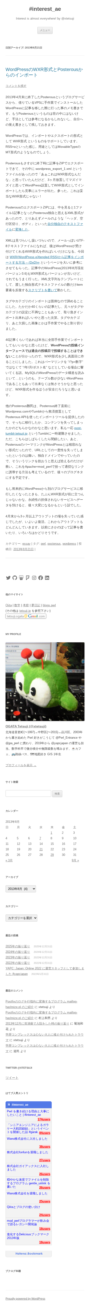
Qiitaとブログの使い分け (23, 1207)
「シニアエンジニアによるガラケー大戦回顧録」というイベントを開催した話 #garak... (28, 1126)
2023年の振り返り (18, 957)
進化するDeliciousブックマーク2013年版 (28, 1236)
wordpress (69, 543)
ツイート (12, 1077)
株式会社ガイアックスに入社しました (28, 1167)
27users (44, 1160)
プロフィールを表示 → (21, 765)
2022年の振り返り (18, 963)
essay (26, 543)
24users (44, 1215)
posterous (54, 543)
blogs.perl (49, 605)
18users (44, 1228)
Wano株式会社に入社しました (27, 1138)
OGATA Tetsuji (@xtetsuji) (26, 726)
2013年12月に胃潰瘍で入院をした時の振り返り (37, 1023)
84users (44, 1133)
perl (43, 543)
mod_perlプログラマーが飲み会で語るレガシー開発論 (28, 1222)
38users (44, 1146)
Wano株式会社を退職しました (27, 1193)
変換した (21, 229)
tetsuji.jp (25, 610)
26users (44, 1174)
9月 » (75, 860)
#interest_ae (45, 9)
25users (44, 1201)
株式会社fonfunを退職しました (27, 1152)
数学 (17, 605)
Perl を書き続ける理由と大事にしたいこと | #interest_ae (28, 1113)
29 (52, 855)
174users (44, 1119)
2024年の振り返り (18, 952)
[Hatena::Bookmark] (29, 1254)
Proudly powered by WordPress (25, 1298)
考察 (26, 605)
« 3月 (9, 860)
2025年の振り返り (18, 946)
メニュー (45, 30)
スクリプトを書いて (42, 290)
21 (41, 849)
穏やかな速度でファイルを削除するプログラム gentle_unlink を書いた (28, 1181)
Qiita (9, 605)
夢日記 (35, 605)
